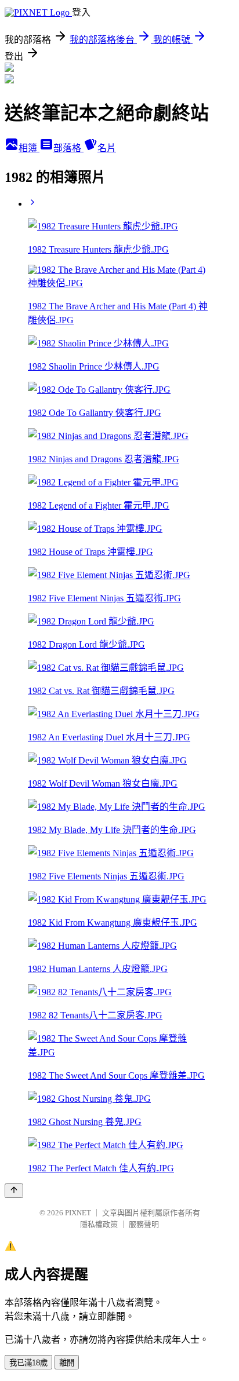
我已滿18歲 (28, 1362)
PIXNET (78, 1212)
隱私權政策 (99, 1224)
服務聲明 (144, 1224)
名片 (106, 148)
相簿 (29, 148)
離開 (66, 1362)
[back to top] (14, 1190)
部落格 (68, 148)
